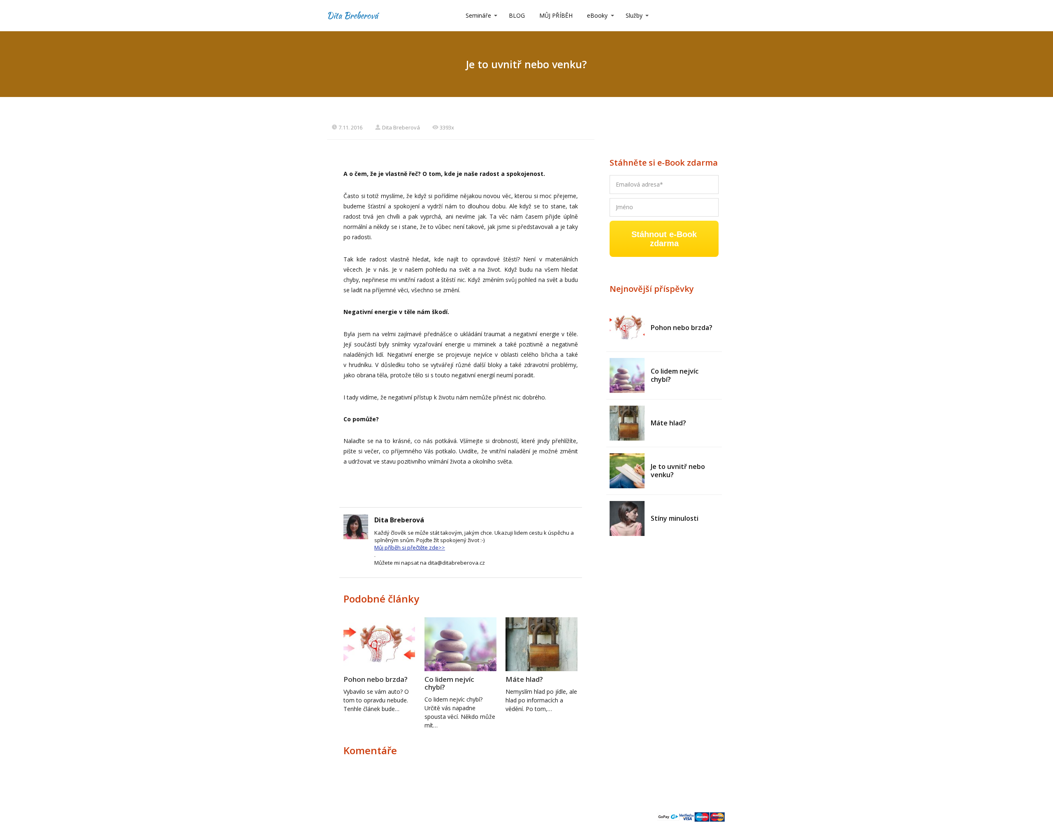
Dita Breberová (352, 16)
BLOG (517, 15)
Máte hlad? (524, 679)
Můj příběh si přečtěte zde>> (409, 547)
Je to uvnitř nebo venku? (678, 470)
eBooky (597, 15)
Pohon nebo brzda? (375, 679)
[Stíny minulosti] (627, 518)
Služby (634, 15)
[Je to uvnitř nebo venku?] (627, 470)
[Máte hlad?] (627, 423)
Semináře (478, 15)
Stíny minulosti (674, 518)
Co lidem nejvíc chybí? (449, 683)
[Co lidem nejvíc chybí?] (627, 375)
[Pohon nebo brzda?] (627, 327)
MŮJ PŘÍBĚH (556, 15)
